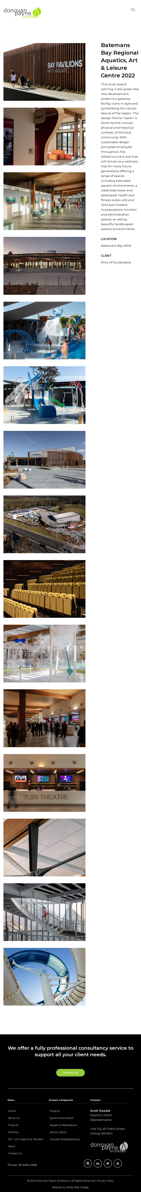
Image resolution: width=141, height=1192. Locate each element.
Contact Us (15, 1153)
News (11, 1146)
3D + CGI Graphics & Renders (25, 1139)
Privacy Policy (105, 1180)
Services (13, 1132)
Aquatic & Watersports (63, 1125)
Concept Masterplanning (64, 1139)
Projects (13, 1125)
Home (12, 1111)
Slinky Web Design (77, 1187)
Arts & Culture (58, 1132)
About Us (13, 1118)
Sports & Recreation (62, 1118)
